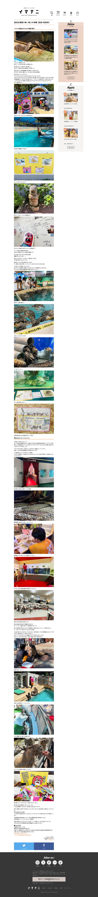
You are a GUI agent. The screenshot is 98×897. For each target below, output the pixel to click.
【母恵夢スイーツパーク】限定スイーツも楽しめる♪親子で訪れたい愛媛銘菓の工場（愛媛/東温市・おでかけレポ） (71, 121)
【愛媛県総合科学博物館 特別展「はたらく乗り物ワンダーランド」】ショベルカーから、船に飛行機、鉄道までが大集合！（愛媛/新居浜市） (71, 55)
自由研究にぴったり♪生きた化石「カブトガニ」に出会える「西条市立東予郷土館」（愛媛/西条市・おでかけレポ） (70, 103)
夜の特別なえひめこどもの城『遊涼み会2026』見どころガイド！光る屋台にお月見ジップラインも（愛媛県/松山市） (71, 40)
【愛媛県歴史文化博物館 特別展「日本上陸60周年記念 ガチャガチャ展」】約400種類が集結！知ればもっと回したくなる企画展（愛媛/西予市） (71, 71)
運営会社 (44, 888)
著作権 (61, 888)
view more (70, 78)
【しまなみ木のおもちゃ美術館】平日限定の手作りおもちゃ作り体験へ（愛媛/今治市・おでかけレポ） (71, 139)
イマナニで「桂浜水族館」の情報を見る (22, 835)
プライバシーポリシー (67, 888)
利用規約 (55, 888)
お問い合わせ (50, 888)
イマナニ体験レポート (50, 839)
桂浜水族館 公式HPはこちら (20, 833)
